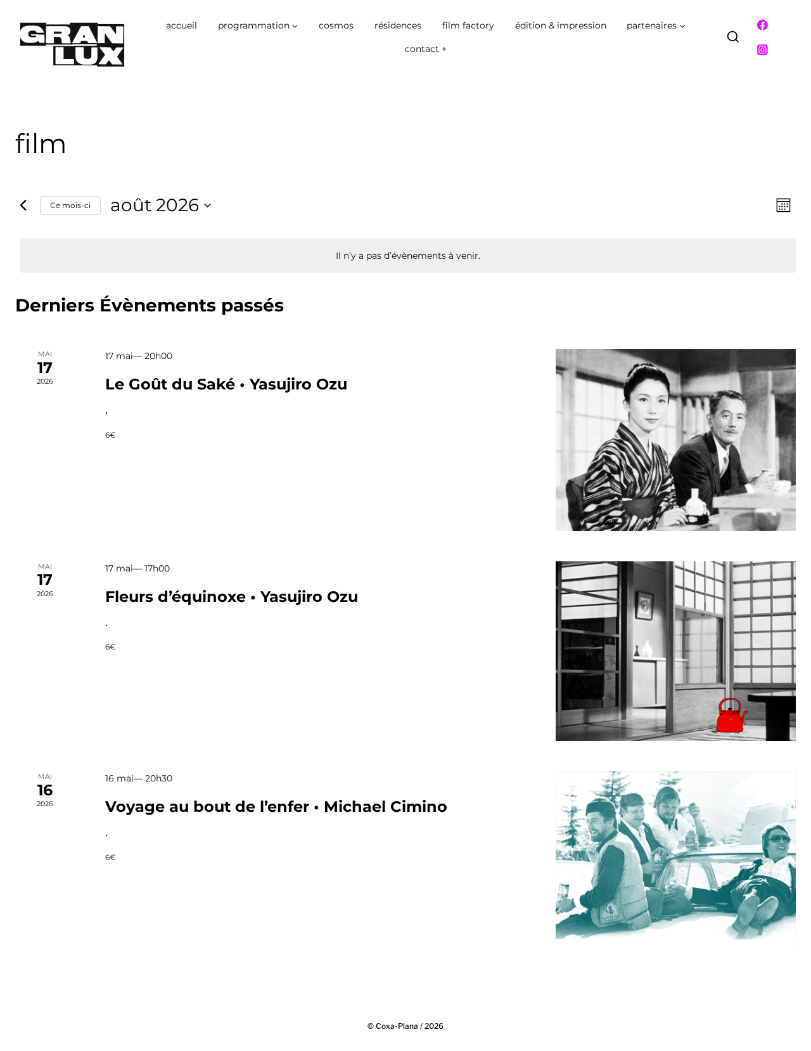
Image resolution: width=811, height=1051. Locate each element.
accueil (181, 25)
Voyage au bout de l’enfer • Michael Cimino (276, 806)
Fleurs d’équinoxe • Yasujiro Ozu (231, 596)
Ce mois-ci (70, 205)
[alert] (408, 255)
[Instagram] (763, 50)
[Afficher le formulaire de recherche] (733, 37)
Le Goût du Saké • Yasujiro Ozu (226, 384)
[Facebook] (763, 25)
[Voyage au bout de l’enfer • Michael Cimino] (676, 860)
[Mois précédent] (22, 205)
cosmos (336, 25)
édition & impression (560, 25)
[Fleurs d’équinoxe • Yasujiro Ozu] (676, 651)
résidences (397, 25)
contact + (426, 49)
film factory (468, 25)
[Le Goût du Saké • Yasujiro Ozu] (676, 440)
